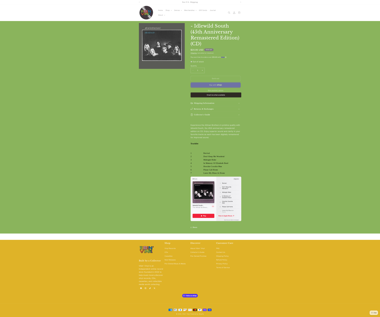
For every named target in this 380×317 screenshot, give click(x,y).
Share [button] (195, 227)
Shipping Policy (222, 256)
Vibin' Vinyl (186, 314)
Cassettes (168, 256)
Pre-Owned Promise (198, 256)
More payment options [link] (215, 90)
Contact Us (220, 252)
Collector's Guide (197, 252)
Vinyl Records (170, 248)
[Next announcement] (241, 2)
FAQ (217, 248)
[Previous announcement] (139, 2)
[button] (168, 10)
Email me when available (216, 95)
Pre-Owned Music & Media (175, 264)
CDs (166, 252)
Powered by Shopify (197, 314)
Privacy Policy (222, 264)
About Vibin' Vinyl (197, 248)
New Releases (170, 260)
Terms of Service (223, 267)
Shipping (194, 53)
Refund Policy (221, 260)
